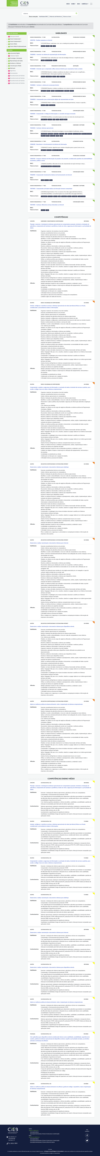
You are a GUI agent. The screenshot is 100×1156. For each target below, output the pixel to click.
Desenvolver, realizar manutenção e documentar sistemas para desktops (49, 467)
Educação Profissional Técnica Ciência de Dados (42, 1142)
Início (68, 4)
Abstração (12, 68)
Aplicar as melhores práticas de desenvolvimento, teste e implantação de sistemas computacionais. (56, 704)
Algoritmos (12, 70)
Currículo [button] (85, 4)
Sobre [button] (73, 4)
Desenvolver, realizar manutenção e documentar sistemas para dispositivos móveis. (52, 626)
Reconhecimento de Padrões (17, 75)
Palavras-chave (67, 16)
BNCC (78, 4)
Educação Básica (34, 1132)
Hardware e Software (15, 63)
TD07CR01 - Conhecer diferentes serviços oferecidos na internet (47, 205)
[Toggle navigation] (91, 4)
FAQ (87, 1129)
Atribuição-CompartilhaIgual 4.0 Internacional (53, 1151)
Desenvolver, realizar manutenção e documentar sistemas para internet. (49, 543)
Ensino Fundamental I (15, 39)
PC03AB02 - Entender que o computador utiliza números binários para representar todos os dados (56, 69)
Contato (87, 1131)
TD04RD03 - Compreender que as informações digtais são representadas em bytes (51, 99)
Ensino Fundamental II (15, 41)
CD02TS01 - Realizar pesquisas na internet (41, 40)
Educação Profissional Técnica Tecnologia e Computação (44, 1134)
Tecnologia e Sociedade (15, 58)
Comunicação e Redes (15, 65)
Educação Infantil (14, 36)
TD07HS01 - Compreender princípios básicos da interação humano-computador (51, 188)
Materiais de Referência (56, 16)
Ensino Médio (13, 44)
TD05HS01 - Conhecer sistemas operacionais (41, 128)
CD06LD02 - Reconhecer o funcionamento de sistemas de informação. (48, 144)
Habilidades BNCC (43, 16)
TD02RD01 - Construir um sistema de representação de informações (48, 54)
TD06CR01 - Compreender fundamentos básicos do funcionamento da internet (51, 175)
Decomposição (13, 73)
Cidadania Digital (14, 55)
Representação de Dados (16, 60)
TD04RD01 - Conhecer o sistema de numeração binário (44, 85)
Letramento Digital (14, 53)
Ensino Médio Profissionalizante (17, 46)
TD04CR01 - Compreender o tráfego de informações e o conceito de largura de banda (52, 113)
